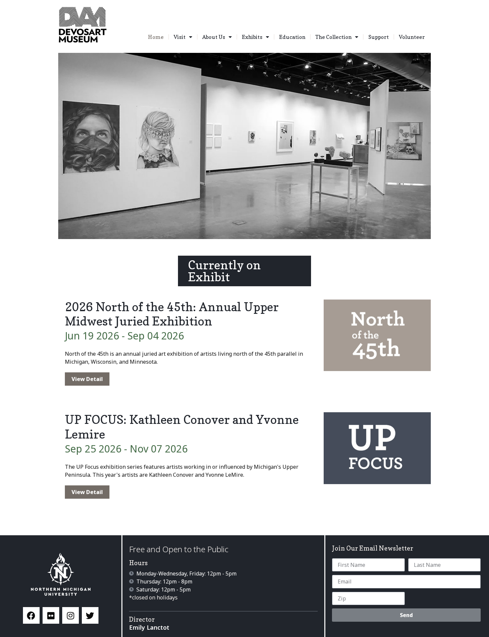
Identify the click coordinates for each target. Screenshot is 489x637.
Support (378, 37)
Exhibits (252, 37)
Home (156, 37)
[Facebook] (31, 615)
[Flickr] (51, 615)
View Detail (87, 379)
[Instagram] (70, 615)
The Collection (333, 37)
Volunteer (412, 37)
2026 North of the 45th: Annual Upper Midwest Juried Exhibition (172, 314)
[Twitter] (90, 615)
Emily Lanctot (149, 627)
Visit (180, 37)
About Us (213, 37)
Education (292, 37)
